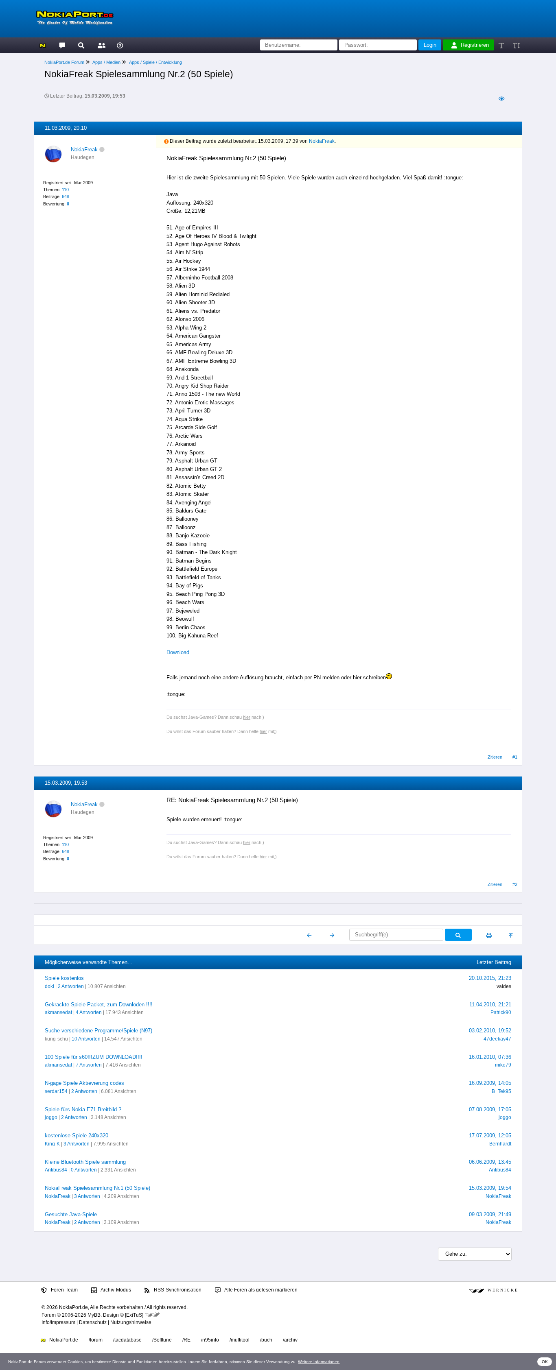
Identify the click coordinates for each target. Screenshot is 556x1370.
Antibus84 (56, 1169)
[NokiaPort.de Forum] (61, 44)
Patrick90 (500, 1012)
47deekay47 (497, 1038)
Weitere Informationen (318, 1361)
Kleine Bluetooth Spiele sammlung (85, 1162)
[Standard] (502, 44)
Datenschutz (93, 1322)
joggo (51, 1117)
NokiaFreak (84, 149)
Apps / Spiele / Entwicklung (155, 62)
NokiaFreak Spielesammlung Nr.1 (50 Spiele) (97, 1188)
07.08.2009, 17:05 (490, 1109)
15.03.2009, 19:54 (490, 1188)
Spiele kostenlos (64, 978)
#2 (514, 884)
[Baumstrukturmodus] (501, 98)
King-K (52, 1143)
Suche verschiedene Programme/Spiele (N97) (98, 1031)
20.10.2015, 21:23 (490, 978)
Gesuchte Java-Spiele (71, 1214)
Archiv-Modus (115, 1289)
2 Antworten (71, 986)
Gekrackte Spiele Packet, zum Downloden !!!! (99, 1004)
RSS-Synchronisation (177, 1289)
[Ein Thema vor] (332, 935)
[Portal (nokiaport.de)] (42, 44)
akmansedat (58, 1012)
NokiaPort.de (63, 1339)
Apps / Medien (106, 62)
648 (65, 196)
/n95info (210, 1339)
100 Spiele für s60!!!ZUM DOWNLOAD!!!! (93, 1057)
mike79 (503, 1064)
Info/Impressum (58, 1322)
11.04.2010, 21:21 (490, 1004)
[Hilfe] (120, 44)
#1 (514, 757)
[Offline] (102, 149)
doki (49, 986)
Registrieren (475, 45)
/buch (266, 1339)
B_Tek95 (501, 1091)
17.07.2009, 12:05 (490, 1135)
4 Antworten (89, 1012)
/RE (186, 1339)
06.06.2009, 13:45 (490, 1162)
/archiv (290, 1339)
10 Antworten (86, 1038)
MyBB (94, 1315)
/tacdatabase (127, 1339)
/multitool (240, 1339)
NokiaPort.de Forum (64, 62)
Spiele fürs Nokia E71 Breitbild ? (83, 1109)
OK (545, 1361)
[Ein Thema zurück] (309, 935)
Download (177, 652)
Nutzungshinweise (130, 1322)
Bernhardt (500, 1143)
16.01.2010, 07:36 (490, 1057)
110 (65, 189)
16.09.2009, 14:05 (490, 1083)
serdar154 (56, 1091)
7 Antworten (89, 1064)
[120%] (516, 44)
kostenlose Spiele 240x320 (76, 1135)
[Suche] (81, 44)
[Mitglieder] (100, 44)
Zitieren (495, 757)
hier (246, 717)
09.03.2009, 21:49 (490, 1214)
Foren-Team (64, 1289)
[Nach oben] (511, 935)
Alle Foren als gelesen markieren (260, 1289)
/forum (96, 1339)
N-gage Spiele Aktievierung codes (84, 1083)
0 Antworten (84, 1169)
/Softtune (162, 1339)
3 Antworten (76, 1143)
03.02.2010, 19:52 (490, 1031)
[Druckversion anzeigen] (489, 935)
